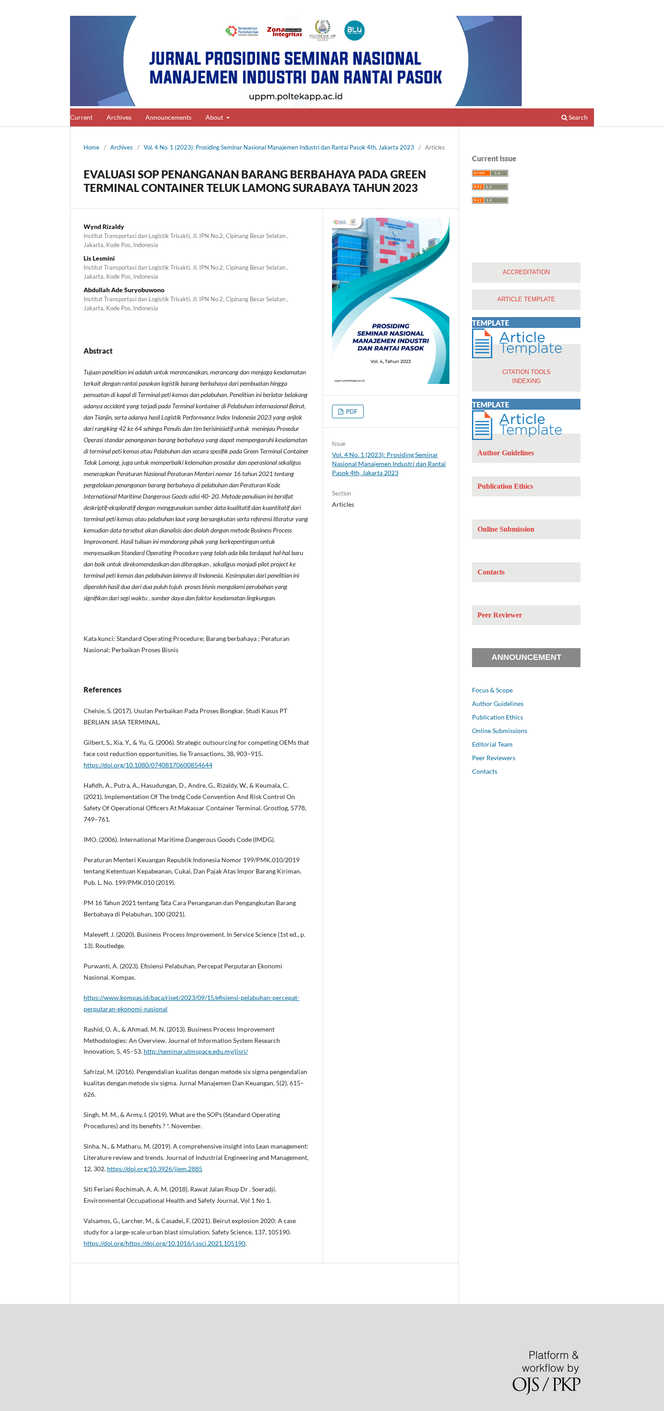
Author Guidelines (498, 703)
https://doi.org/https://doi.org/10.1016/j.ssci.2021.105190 (164, 1243)
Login (587, 6)
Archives (119, 117)
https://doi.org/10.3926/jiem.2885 (154, 1169)
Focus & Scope (492, 690)
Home (91, 147)
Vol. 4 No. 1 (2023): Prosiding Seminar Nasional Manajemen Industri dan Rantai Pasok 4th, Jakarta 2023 (279, 147)
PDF (351, 411)
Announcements (168, 117)
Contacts (484, 771)
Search (577, 117)
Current (81, 117)
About (215, 117)
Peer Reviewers (493, 758)
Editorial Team (492, 744)
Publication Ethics (497, 717)
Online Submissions (499, 730)
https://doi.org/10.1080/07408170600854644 (148, 765)
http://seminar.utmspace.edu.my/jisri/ (196, 1051)
